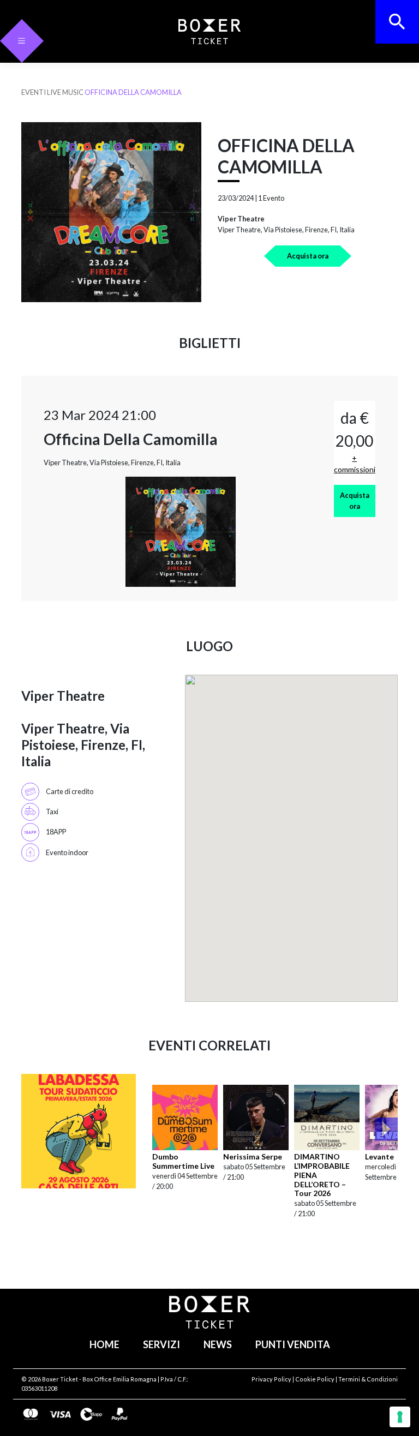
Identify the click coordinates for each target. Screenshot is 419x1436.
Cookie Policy (314, 1379)
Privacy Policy (271, 1379)
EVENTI (33, 92)
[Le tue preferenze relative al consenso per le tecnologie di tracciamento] (400, 1417)
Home (104, 1344)
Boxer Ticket (60, 1379)
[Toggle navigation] (22, 41)
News (217, 1344)
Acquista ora (307, 255)
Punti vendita (292, 1344)
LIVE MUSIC (65, 92)
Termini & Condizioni (368, 1379)
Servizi (161, 1344)
